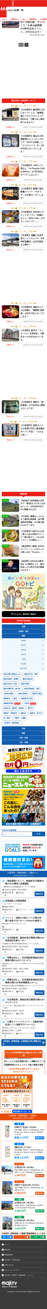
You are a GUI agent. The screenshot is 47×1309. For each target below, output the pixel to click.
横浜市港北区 (28, 679)
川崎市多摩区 (9, 694)
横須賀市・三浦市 (10, 698)
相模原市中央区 (27, 698)
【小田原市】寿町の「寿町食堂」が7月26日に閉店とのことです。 (32, 405)
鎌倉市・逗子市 (36, 713)
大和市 (30, 703)
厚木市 (30, 708)
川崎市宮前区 (23, 694)
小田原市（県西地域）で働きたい (23, 873)
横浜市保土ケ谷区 (10, 684)
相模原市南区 (12, 703)
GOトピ (4, 19)
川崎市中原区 (37, 694)
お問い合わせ (9, 1265)
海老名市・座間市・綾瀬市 (14, 708)
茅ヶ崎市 (7, 718)
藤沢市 (23, 713)
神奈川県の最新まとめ (12, 674)
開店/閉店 (33, 19)
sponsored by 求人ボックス (23, 875)
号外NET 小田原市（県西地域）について (18, 1275)
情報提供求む (9, 1255)
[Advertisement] (23, 73)
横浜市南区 (25, 684)
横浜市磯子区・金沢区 (12, 689)
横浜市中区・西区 (31, 674)
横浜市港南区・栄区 (32, 689)
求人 (24, 19)
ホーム (6, 1244)
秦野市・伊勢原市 (10, 713)
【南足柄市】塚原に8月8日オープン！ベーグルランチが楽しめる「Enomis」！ (32, 549)
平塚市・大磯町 (20, 718)
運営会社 (7, 1250)
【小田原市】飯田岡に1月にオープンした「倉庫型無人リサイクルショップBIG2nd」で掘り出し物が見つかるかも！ (32, 115)
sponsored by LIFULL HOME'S (23, 1118)
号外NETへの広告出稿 (12, 1260)
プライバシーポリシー (12, 1270)
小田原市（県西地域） (12, 723)
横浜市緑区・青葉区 (11, 679)
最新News (15, 19)
